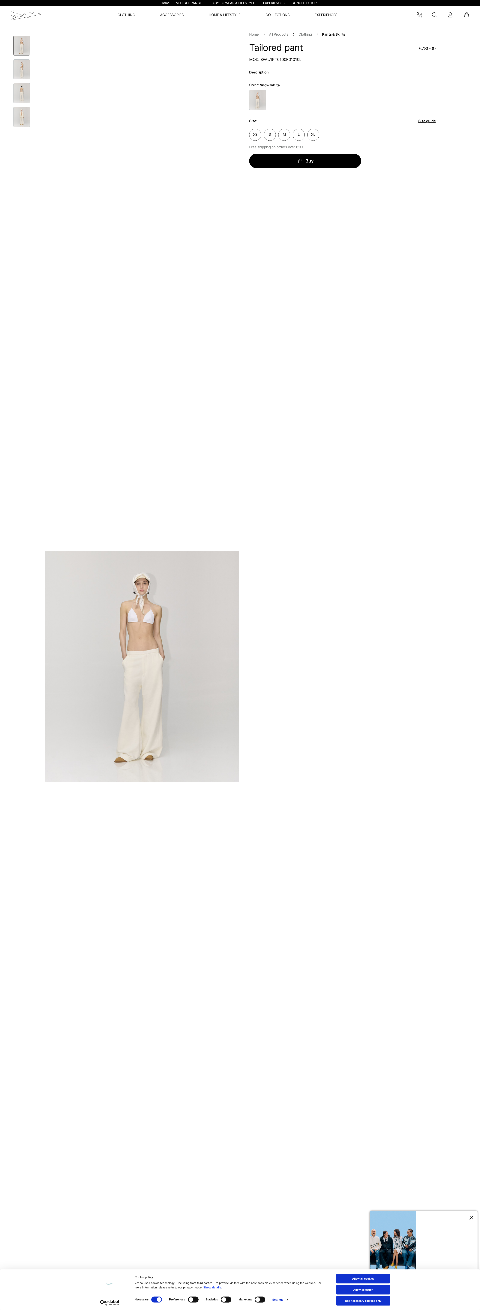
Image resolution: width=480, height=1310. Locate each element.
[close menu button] (470, 1218)
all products (278, 34)
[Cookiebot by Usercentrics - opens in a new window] (109, 1303)
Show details (212, 1287)
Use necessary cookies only (363, 1300)
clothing (305, 34)
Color (253, 85)
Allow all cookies (363, 1278)
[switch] (193, 1300)
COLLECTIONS (278, 15)
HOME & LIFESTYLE (225, 15)
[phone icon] (419, 15)
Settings (277, 1299)
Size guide (427, 121)
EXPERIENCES (326, 15)
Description (258, 72)
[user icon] (450, 15)
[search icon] (434, 15)
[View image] (21, 46)
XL (313, 134)
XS (255, 134)
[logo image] (26, 15)
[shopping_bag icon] (466, 15)
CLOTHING (126, 15)
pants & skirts (333, 34)
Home (254, 34)
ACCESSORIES (172, 15)
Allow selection (363, 1289)
